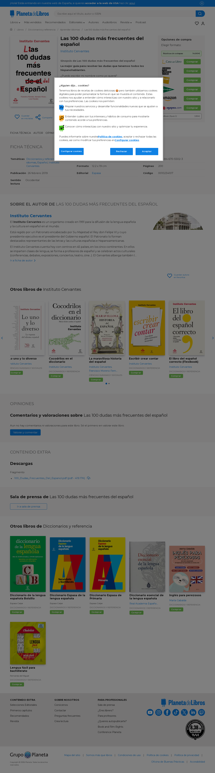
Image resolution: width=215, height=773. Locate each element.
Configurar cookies (71, 151)
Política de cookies (110, 136)
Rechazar (121, 151)
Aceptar (147, 151)
